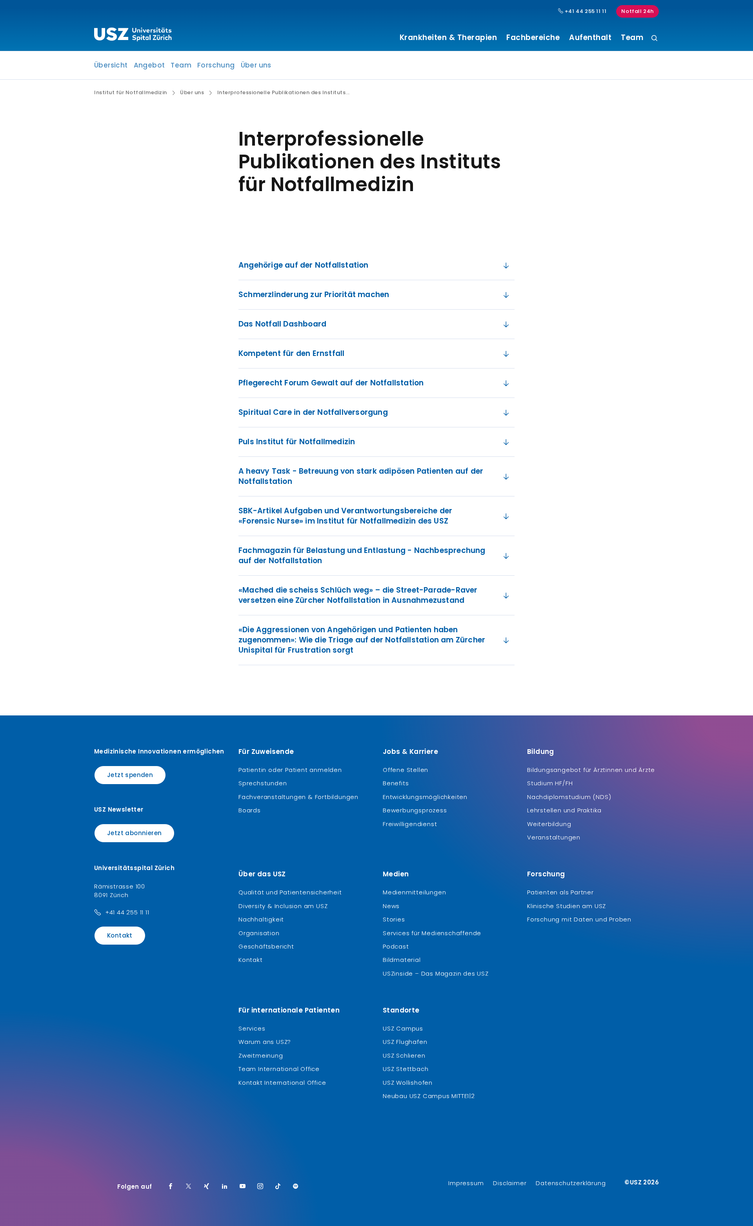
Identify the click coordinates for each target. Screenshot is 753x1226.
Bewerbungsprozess (415, 810)
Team (632, 37)
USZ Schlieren (404, 1055)
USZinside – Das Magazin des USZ (436, 973)
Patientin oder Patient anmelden (290, 770)
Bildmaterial (402, 960)
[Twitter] (189, 1186)
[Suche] (654, 38)
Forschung (216, 65)
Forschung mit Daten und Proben (579, 919)
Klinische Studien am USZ (566, 906)
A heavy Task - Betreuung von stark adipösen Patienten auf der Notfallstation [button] (360, 476)
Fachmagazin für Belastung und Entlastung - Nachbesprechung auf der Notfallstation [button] (362, 555)
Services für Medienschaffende (432, 933)
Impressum (466, 1183)
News (391, 906)
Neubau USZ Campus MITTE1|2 (429, 1096)
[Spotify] (296, 1186)
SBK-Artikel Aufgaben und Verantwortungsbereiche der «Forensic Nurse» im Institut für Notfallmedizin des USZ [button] (345, 515)
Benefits (396, 783)
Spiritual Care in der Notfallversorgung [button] (313, 412)
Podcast (396, 946)
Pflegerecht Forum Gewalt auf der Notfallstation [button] (331, 383)
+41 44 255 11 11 (584, 11)
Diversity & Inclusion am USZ (282, 906)
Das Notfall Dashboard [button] (282, 324)
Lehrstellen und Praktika (564, 810)
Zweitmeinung (260, 1055)
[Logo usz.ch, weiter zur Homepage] (132, 35)
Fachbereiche (533, 37)
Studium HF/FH (550, 783)
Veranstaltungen (553, 837)
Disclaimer (509, 1183)
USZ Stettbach (405, 1069)
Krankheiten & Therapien (448, 37)
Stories (394, 919)
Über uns (256, 65)
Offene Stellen (405, 770)
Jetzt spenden (130, 775)
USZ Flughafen (405, 1042)
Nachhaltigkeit (261, 919)
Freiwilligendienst (410, 824)
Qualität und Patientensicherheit (290, 892)
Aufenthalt (590, 37)
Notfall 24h (637, 11)
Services (251, 1028)
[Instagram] (260, 1186)
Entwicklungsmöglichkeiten (425, 797)
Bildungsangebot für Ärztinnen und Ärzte (591, 770)
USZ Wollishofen (408, 1082)
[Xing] (207, 1186)
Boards (249, 810)
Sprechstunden (262, 783)
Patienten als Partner (560, 892)
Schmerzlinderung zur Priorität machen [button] (313, 294)
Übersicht (111, 65)
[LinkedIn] (225, 1186)
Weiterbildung (549, 824)
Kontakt (120, 935)
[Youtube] (243, 1186)
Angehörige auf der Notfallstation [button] (303, 265)
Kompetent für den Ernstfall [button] (291, 353)
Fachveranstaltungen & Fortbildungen (298, 797)
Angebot (149, 65)
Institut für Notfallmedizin (130, 92)
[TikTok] (278, 1186)
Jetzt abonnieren (134, 833)
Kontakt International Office (282, 1082)
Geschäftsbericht (266, 946)
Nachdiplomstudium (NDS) (569, 797)
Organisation (259, 933)
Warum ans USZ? (264, 1042)
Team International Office (279, 1069)
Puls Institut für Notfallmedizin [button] (296, 441)
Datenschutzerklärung (571, 1183)
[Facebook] (170, 1186)
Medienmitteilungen (414, 892)
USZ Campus (403, 1028)
